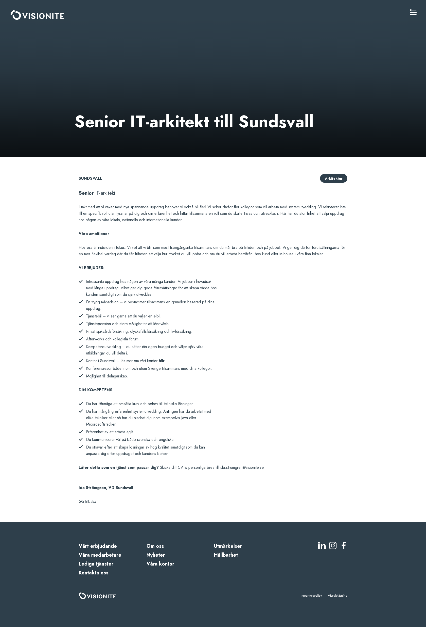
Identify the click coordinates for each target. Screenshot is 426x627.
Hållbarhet (226, 555)
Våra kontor (160, 564)
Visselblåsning (337, 595)
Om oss (155, 546)
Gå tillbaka (87, 501)
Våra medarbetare (100, 555)
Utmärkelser (228, 546)
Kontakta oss (93, 572)
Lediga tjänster (96, 564)
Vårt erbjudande (98, 546)
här (162, 361)
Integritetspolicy (311, 595)
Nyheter (155, 555)
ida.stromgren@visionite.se (242, 467)
